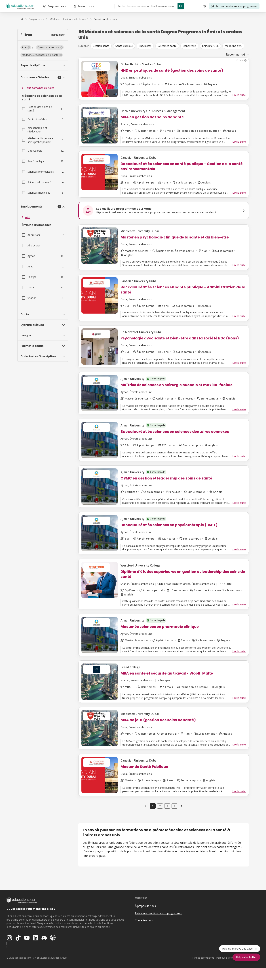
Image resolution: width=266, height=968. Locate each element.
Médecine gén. (233, 46)
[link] (105, 19)
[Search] (181, 6)
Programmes (56, 6)
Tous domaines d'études (39, 88)
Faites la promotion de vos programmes (158, 913)
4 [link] (174, 806)
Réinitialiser (58, 34)
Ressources (85, 6)
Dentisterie (189, 46)
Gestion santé (101, 46)
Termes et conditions (203, 957)
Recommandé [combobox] (235, 54)
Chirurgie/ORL (210, 46)
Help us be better (246, 957)
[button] (25, 47)
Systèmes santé (167, 46)
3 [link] (167, 806)
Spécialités (145, 46)
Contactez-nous (144, 920)
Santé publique (124, 46)
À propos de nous (145, 906)
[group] (169, 46)
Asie (27, 217)
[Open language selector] (204, 6)
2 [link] (160, 806)
